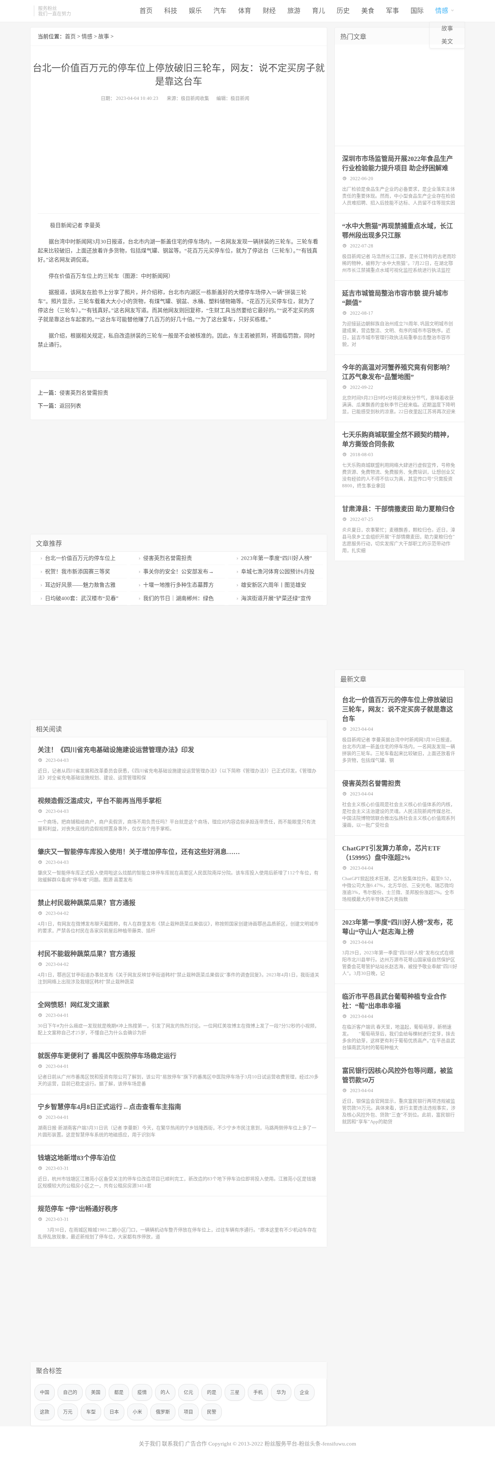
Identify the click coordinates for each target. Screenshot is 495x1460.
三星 (235, 1392)
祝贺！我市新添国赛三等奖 (77, 571)
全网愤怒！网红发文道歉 (73, 1005)
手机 (258, 1392)
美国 (95, 1392)
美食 (367, 10)
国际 (417, 10)
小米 (137, 1411)
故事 (447, 28)
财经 (269, 10)
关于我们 (150, 1444)
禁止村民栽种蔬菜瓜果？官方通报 (87, 903)
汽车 (219, 10)
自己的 (70, 1392)
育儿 (318, 10)
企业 (304, 1392)
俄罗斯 (163, 1411)
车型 (91, 1411)
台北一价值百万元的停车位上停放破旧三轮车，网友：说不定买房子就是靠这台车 (397, 709)
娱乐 (195, 10)
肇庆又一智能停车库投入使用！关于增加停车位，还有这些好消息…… (139, 852)
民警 (211, 1411)
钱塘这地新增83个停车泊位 (77, 1158)
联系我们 (173, 1444)
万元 (67, 1411)
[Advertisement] (178, 155)
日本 (114, 1411)
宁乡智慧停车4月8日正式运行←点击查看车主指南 (109, 1107)
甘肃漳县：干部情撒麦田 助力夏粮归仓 (398, 509)
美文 (447, 41)
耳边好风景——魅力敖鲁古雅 (80, 585)
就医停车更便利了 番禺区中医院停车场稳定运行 (107, 1056)
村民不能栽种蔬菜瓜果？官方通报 (87, 954)
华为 (281, 1392)
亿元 (188, 1392)
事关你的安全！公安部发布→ (178, 571)
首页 (146, 10)
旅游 (293, 10)
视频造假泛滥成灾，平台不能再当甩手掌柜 (100, 801)
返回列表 (70, 406)
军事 (392, 10)
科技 (170, 10)
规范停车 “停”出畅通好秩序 (78, 1209)
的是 (211, 1392)
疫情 (142, 1392)
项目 (188, 1411)
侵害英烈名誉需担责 (83, 393)
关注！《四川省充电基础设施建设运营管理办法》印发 (116, 750)
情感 (441, 10)
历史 (343, 10)
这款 (44, 1411)
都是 (119, 1392)
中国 (44, 1392)
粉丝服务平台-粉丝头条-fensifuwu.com (310, 1444)
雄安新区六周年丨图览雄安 (273, 585)
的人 (165, 1392)
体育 (244, 10)
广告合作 (196, 1444)
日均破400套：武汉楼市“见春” (81, 598)
